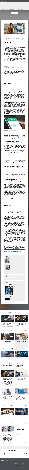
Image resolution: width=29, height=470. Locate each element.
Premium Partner (24, 462)
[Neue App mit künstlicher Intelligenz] (21, 429)
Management (12, 405)
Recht (25, 405)
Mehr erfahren (7, 298)
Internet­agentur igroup (14, 244)
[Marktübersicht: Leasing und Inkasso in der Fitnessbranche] (7, 411)
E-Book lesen (11, 294)
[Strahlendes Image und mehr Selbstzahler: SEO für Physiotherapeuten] (7, 354)
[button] (5, 251)
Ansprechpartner (17, 462)
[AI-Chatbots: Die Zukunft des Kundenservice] (21, 336)
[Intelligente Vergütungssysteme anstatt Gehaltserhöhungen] (7, 391)
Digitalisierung (12, 330)
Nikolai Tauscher (7, 271)
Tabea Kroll (6, 263)
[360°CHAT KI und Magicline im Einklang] (21, 411)
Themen (5, 9)
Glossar (23, 463)
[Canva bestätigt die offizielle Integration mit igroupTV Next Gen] (21, 318)
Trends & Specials (7, 277)
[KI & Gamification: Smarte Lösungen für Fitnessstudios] (7, 373)
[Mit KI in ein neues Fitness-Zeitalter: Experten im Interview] (21, 354)
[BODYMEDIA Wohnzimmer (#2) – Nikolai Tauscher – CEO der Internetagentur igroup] (7, 336)
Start (2, 9)
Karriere (16, 463)
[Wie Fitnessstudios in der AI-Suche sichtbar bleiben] (7, 318)
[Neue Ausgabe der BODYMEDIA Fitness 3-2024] (21, 373)
